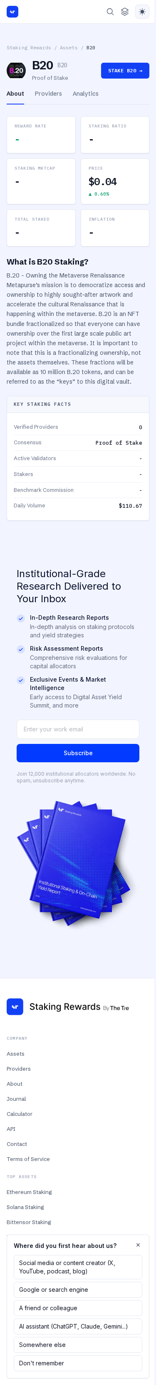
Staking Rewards (29, 47)
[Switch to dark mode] (142, 12)
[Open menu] (125, 12)
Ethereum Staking (29, 1192)
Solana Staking (25, 1207)
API (11, 1128)
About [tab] (15, 93)
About (14, 1083)
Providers (19, 1068)
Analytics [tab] (86, 93)
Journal (16, 1098)
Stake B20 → (125, 70)
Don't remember (41, 1363)
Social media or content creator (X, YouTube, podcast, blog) (67, 1267)
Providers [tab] (48, 93)
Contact (17, 1144)
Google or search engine (53, 1289)
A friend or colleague (48, 1307)
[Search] (110, 12)
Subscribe (78, 752)
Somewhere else (42, 1344)
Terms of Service (28, 1159)
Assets (69, 47)
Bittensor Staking (29, 1222)
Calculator (19, 1113)
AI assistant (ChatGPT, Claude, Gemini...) (73, 1326)
